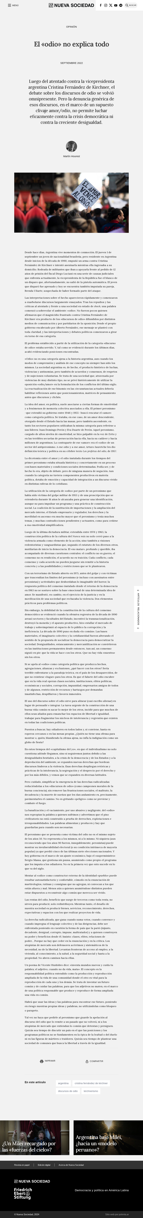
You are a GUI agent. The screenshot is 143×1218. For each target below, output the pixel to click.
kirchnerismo (91, 1091)
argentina (63, 1083)
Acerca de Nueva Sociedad (71, 1165)
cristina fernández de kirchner (91, 1083)
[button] (13, 5)
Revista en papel (21, 1165)
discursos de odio (68, 1091)
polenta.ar (124, 1214)
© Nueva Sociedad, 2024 (26, 1214)
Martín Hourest (71, 156)
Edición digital (44, 1165)
